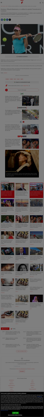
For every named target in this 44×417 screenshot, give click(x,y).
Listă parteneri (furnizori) (4, 410)
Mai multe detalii (39, 396)
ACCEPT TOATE (15, 412)
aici (41, 400)
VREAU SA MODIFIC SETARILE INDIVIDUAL (15, 415)
